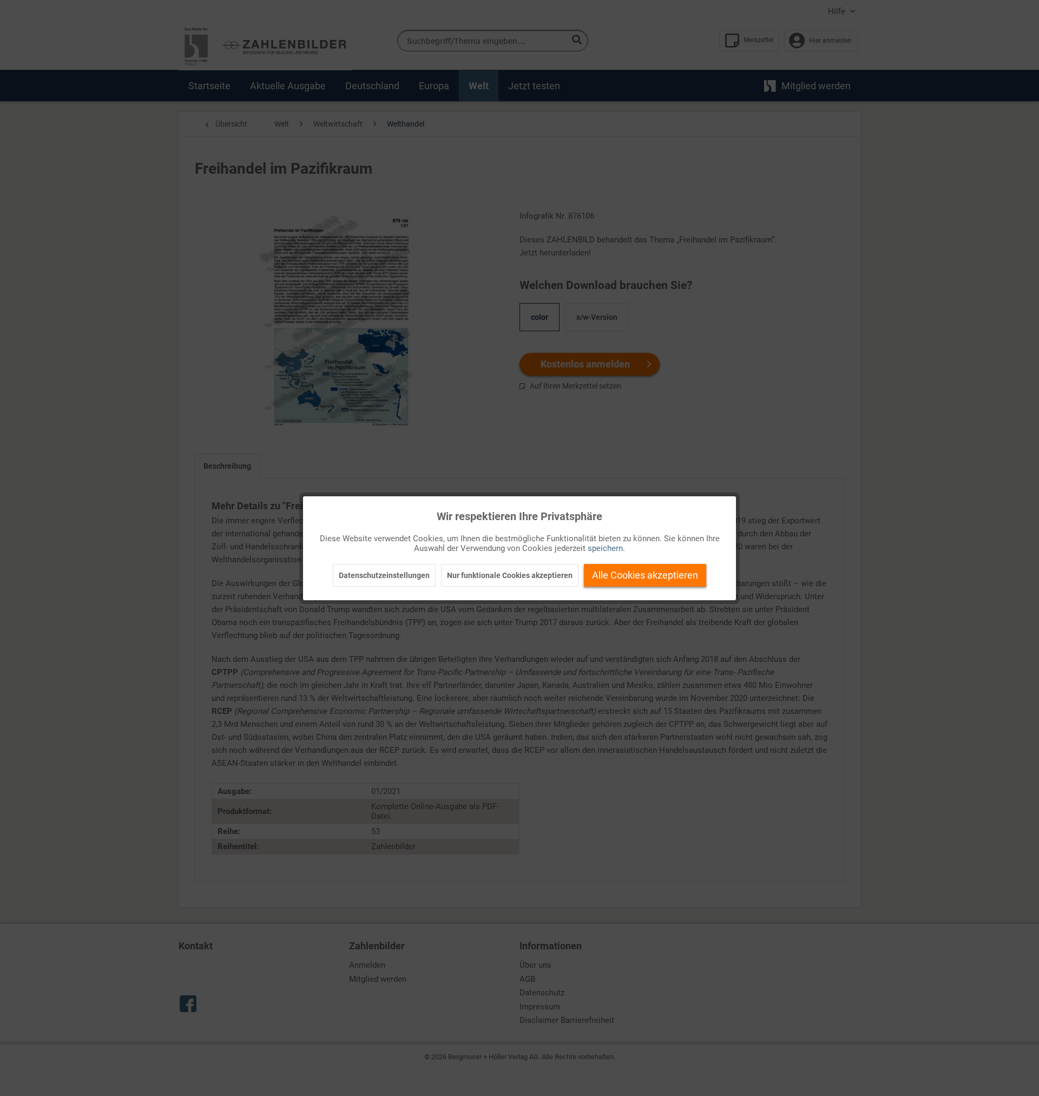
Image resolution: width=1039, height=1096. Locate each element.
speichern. (606, 548)
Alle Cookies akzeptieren (645, 575)
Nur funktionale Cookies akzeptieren (510, 575)
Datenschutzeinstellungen (384, 575)
